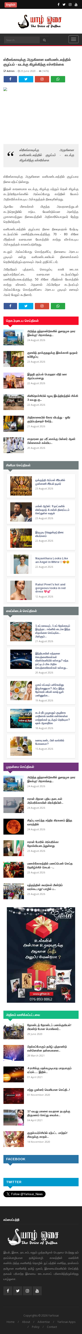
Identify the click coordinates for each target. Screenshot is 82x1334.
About (26, 1322)
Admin (10, 71)
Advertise (44, 1322)
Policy (35, 1327)
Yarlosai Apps (66, 1322)
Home (11, 1322)
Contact (52, 1327)
